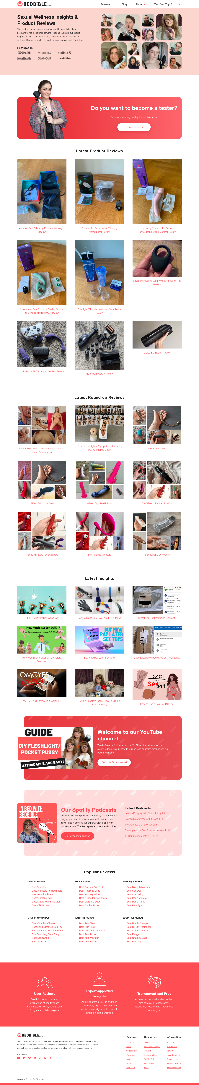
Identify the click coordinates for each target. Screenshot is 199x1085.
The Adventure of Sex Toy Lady (141, 824)
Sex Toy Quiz (149, 1059)
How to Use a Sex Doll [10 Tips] (157, 704)
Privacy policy (172, 1059)
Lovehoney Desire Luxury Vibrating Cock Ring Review (157, 282)
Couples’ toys (131, 1051)
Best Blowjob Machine (139, 887)
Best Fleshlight (135, 905)
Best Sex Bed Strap (137, 930)
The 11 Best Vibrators (99, 554)
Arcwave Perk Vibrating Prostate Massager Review (42, 230)
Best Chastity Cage (137, 938)
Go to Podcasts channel (78, 836)
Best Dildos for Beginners (93, 898)
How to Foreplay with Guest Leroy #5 (145, 813)
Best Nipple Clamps (137, 923)
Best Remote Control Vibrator (48, 930)
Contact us (171, 1051)
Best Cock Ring (135, 894)
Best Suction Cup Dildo (91, 887)
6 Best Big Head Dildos (99, 503)
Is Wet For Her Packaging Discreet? (157, 618)
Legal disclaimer (173, 1055)
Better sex (130, 1067)
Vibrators (130, 1042)
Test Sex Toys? (163, 4)
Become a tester (134, 127)
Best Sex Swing (40, 938)
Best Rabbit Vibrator (43, 894)
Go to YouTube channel (114, 762)
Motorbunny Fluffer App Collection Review (42, 371)
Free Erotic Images (152, 1046)
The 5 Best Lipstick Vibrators (157, 503)
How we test (172, 1046)
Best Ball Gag (134, 941)
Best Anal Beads (88, 941)
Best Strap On (39, 941)
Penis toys (130, 1055)
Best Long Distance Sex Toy (47, 927)
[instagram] (40, 1058)
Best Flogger (133, 934)
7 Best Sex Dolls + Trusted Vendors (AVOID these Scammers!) (42, 450)
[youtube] (18, 1058)
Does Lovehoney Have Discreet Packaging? (157, 657)
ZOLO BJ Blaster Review (157, 352)
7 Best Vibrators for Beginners (42, 554)
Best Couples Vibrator (44, 923)
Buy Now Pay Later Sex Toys (99, 657)
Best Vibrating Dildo (90, 901)
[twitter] (29, 1058)
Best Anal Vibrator (89, 938)
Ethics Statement (174, 1067)
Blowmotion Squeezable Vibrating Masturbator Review (99, 230)
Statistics (147, 1042)
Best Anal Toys (87, 923)
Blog (124, 4)
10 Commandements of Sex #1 (142, 836)
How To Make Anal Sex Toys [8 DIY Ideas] (99, 618)
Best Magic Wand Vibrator (46, 901)
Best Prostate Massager (92, 930)
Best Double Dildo (89, 905)
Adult (146, 1067)
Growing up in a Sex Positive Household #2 (147, 830)
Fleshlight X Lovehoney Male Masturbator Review (99, 311)
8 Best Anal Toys (157, 448)
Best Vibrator (39, 887)
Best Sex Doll (134, 890)
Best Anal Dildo (87, 934)
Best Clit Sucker (40, 905)
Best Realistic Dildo (89, 890)
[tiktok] (50, 1058)
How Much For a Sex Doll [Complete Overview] (41, 659)
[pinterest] (35, 1058)
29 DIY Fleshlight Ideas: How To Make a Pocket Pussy (99, 702)
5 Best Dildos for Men (42, 503)
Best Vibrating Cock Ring (45, 934)
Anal (128, 1059)
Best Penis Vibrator (137, 898)
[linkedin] (45, 1058)
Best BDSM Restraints (139, 927)
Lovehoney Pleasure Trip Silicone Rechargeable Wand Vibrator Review (157, 230)
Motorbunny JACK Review (99, 373)
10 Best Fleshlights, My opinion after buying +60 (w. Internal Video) (100, 448)
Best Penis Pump (136, 901)
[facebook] (24, 1058)
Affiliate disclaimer (174, 1063)
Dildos (128, 1046)
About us (170, 1042)
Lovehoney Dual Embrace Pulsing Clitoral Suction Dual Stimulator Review (41, 311)
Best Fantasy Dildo (89, 894)
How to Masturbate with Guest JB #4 (145, 819)
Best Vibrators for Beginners (47, 890)
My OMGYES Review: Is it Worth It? (42, 700)
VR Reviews (149, 1063)
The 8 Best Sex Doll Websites (42, 618)
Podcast (147, 1051)
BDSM (129, 1063)
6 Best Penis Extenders (157, 554)
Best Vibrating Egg (42, 898)
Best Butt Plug (87, 927)
